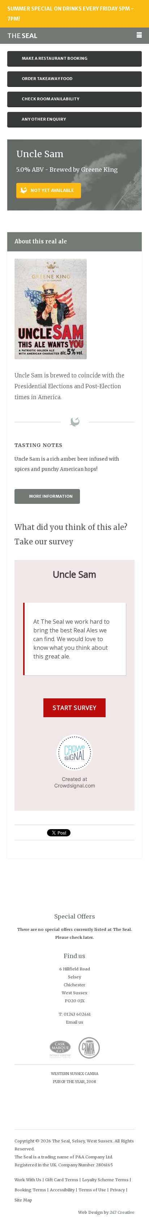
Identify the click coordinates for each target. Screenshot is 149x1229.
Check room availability (50, 98)
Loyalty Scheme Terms (105, 1179)
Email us (74, 1022)
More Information (51, 496)
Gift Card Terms (61, 1179)
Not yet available (52, 190)
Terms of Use (92, 1189)
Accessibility (62, 1189)
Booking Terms (30, 1189)
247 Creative (122, 1212)
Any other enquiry (44, 119)
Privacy (117, 1189)
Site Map (23, 1200)
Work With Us (27, 1179)
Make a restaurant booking (55, 58)
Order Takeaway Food (47, 78)
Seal (22, 36)
